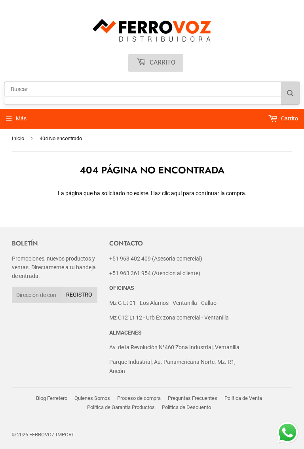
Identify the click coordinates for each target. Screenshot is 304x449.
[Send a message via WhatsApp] (287, 432)
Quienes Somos (92, 398)
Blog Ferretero (51, 398)
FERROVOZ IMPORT (51, 435)
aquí (176, 193)
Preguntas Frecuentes (192, 398)
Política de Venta (243, 398)
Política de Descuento (186, 407)
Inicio (18, 138)
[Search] (290, 93)
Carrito (161, 62)
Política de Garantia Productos (121, 407)
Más (21, 118)
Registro (79, 294)
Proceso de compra (139, 398)
